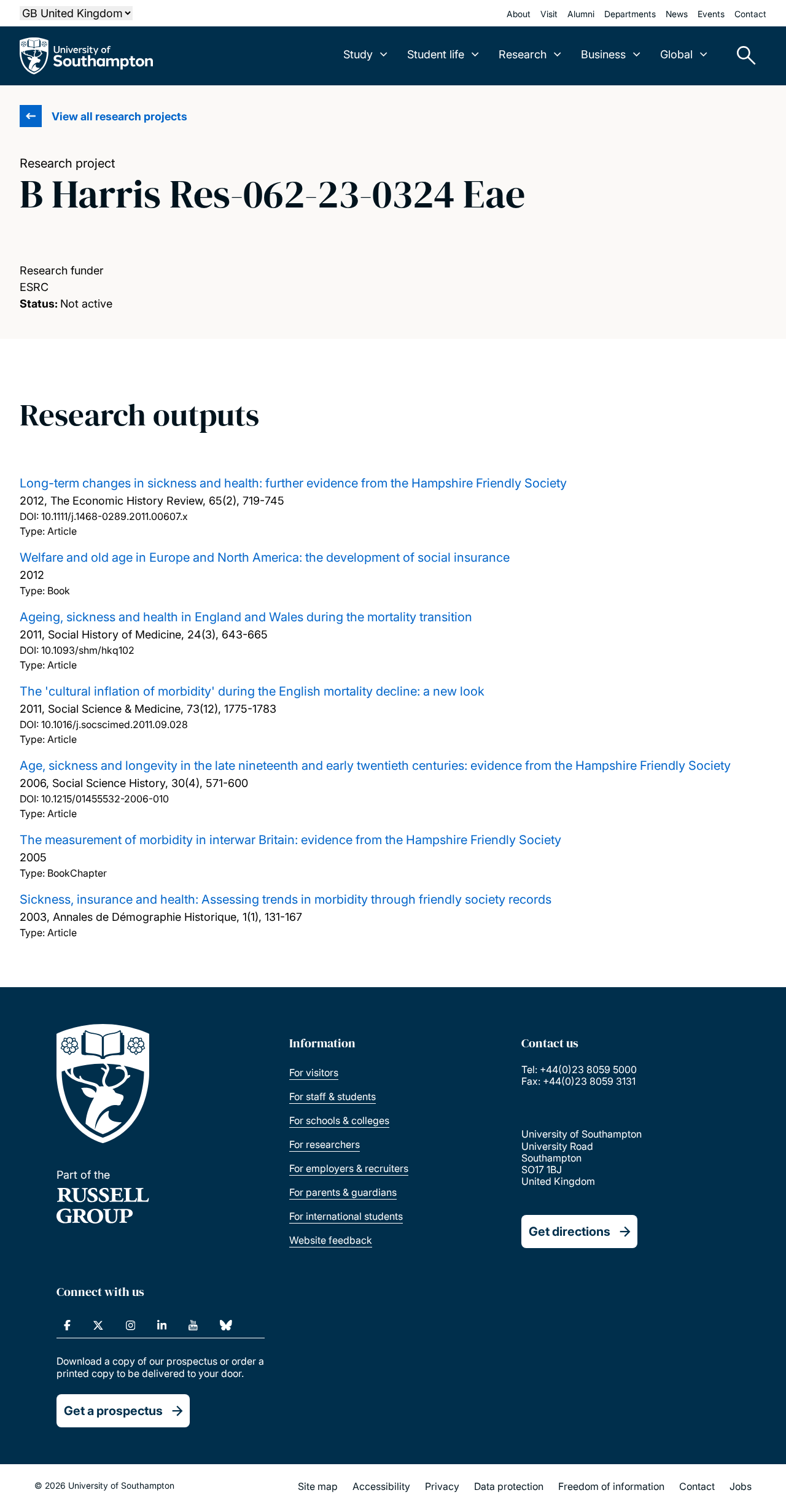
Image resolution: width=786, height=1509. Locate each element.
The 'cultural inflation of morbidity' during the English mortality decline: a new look (252, 691)
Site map (318, 1486)
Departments (630, 14)
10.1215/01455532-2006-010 (105, 799)
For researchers (324, 1144)
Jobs (741, 1486)
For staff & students (332, 1096)
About (519, 14)
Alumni (580, 14)
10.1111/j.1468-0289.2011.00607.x (114, 516)
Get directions (569, 1231)
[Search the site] (741, 56)
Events (711, 14)
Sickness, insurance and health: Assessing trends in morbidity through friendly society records (285, 899)
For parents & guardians (343, 1192)
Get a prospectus (113, 1410)
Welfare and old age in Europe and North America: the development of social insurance (265, 557)
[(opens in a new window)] (67, 1325)
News (677, 14)
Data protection (508, 1486)
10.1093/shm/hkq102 (87, 650)
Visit (549, 14)
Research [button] (523, 54)
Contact (750, 14)
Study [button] (358, 54)
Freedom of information (611, 1486)
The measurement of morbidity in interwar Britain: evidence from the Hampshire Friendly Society (290, 839)
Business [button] (603, 54)
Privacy (442, 1486)
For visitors (313, 1072)
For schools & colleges (339, 1120)
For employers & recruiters (348, 1168)
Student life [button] (435, 54)
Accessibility (381, 1486)
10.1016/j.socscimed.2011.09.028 (114, 724)
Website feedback (330, 1240)
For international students (346, 1216)
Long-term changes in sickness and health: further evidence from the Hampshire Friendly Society (293, 483)
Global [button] (676, 54)
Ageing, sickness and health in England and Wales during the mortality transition (246, 617)
